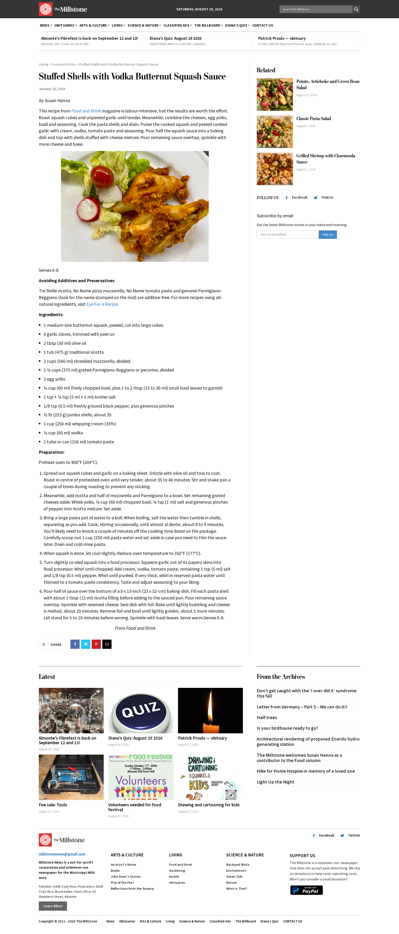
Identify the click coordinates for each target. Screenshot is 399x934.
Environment (236, 870)
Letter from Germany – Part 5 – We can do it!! (302, 707)
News (110, 921)
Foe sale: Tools (53, 804)
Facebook (300, 197)
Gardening (177, 870)
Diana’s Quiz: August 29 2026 (176, 38)
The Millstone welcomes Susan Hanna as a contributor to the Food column (299, 757)
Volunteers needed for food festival (134, 807)
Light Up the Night (275, 782)
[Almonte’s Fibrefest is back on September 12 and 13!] (71, 710)
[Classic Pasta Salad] (275, 131)
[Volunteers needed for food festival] (140, 777)
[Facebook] (75, 644)
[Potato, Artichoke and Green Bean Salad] (275, 94)
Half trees (267, 717)
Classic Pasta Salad (313, 118)
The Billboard (246, 921)
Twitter (327, 197)
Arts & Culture (127, 855)
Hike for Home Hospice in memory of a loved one (306, 771)
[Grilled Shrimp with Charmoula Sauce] (275, 169)
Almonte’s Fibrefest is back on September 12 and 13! (89, 38)
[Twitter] (85, 644)
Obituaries (177, 882)
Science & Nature (245, 855)
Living (43, 64)
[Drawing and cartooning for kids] (210, 777)
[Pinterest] (96, 644)
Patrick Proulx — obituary (282, 38)
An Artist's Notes (123, 864)
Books (115, 870)
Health (174, 876)
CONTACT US (292, 921)
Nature (231, 882)
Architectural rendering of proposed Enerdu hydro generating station (308, 741)
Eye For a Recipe (102, 304)
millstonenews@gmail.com (62, 854)
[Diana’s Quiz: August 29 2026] (140, 710)
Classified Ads (220, 921)
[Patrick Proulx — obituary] (210, 710)
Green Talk (234, 876)
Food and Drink (63, 64)
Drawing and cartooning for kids (209, 804)
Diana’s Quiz (269, 921)
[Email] (107, 644)
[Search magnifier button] (356, 9)
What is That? (237, 888)
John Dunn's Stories (126, 876)
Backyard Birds (237, 864)
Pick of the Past (122, 882)
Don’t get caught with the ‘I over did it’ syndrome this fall (307, 693)
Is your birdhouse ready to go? (287, 728)
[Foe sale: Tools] (71, 777)
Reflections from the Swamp (132, 888)
